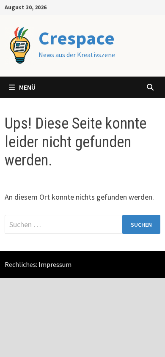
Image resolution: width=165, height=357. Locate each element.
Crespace (76, 37)
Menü (27, 87)
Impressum (55, 264)
